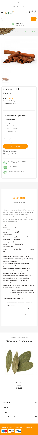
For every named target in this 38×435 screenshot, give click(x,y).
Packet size (10, 119)
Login (29, 12)
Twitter (14, 6)
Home (5, 32)
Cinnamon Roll (30, 32)
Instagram (24, 6)
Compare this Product (12, 154)
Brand (12, 32)
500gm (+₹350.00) (12, 128)
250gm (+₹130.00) (12, 126)
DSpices (19, 32)
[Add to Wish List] (19, 378)
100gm (9, 123)
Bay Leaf (19, 382)
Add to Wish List (11, 151)
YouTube (18, 6)
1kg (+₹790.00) (11, 131)
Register (27, 12)
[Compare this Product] (22, 378)
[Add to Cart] (15, 378)
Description (19, 197)
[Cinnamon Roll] (5, 79)
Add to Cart (16, 146)
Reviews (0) (19, 202)
